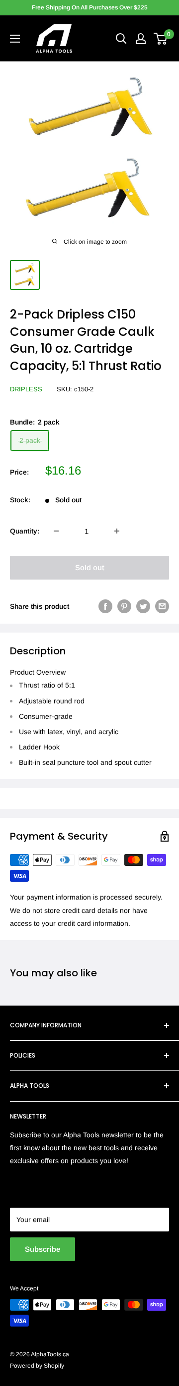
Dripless (26, 389)
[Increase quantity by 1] (116, 531)
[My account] (141, 38)
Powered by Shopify (37, 1365)
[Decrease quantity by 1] (56, 531)
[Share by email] (162, 606)
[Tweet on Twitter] (143, 606)
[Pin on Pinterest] (124, 606)
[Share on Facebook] (105, 606)
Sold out (89, 567)
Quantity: (24, 531)
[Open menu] (15, 39)
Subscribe (42, 1249)
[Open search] (121, 38)
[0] (161, 39)
